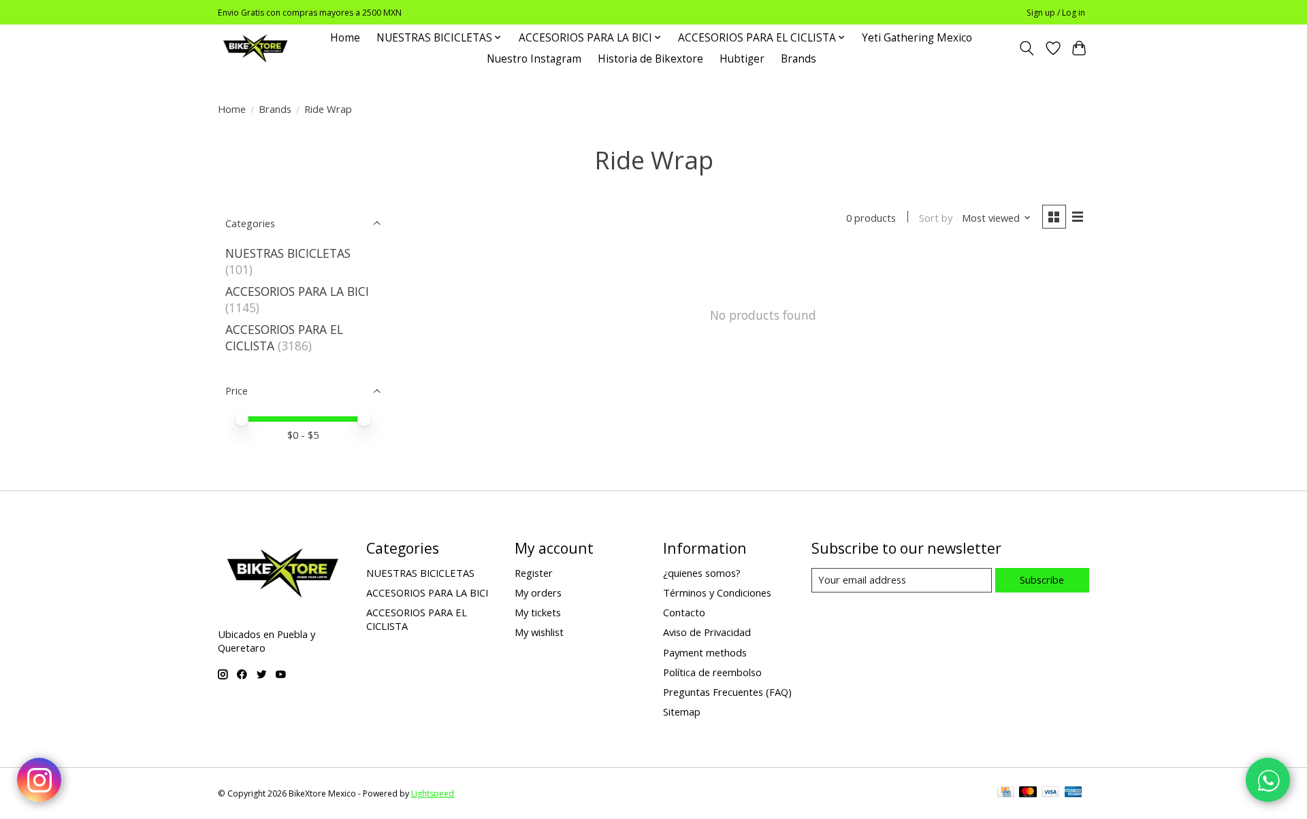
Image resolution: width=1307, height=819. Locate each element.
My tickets (538, 612)
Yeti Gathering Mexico (917, 38)
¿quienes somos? (702, 573)
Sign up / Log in (1056, 12)
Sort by (935, 217)
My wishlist (539, 632)
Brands (798, 59)
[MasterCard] (1028, 793)
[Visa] (1050, 793)
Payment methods (705, 652)
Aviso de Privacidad (707, 632)
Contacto (684, 612)
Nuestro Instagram (534, 59)
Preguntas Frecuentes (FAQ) (727, 692)
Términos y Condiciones (717, 592)
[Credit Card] (1005, 793)
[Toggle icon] (1027, 48)
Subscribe (1042, 579)
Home (345, 38)
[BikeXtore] (255, 48)
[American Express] (1073, 793)
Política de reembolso (712, 672)
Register (534, 573)
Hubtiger (742, 59)
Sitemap (681, 711)
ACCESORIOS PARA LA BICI (297, 291)
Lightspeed (432, 793)
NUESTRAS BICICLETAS (288, 253)
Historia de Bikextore (650, 59)
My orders (538, 592)
